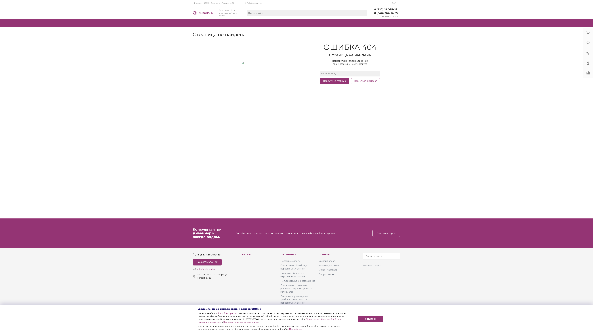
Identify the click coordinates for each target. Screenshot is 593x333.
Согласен (370, 318)
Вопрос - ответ (327, 274)
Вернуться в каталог (365, 81)
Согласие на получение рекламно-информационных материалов (296, 288)
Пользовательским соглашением (240, 322)
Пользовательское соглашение (297, 281)
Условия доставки (329, 265)
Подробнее (295, 329)
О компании (288, 254)
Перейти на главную (334, 81)
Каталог (247, 254)
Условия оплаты (327, 261)
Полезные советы (290, 261)
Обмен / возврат (328, 270)
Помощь (324, 254)
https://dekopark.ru (227, 313)
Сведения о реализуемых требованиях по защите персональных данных (294, 299)
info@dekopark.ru (253, 3)
